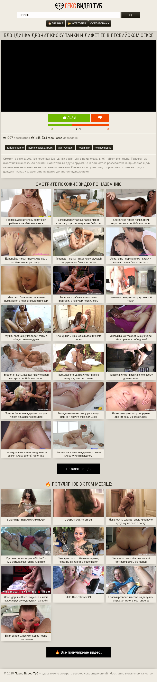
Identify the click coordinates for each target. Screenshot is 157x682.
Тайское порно (15, 147)
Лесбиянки (84, 147)
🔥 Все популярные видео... (78, 652)
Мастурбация (65, 147)
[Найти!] (130, 15)
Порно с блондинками (40, 147)
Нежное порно (102, 147)
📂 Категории (77, 23)
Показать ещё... (78, 468)
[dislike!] (100, 118)
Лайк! (71, 117)
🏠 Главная (55, 23)
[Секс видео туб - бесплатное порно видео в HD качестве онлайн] (78, 5)
